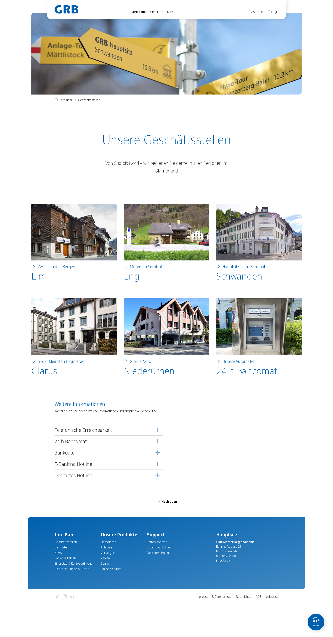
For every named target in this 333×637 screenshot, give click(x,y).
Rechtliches (243, 596)
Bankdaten (66, 452)
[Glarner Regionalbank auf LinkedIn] (72, 597)
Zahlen (105, 558)
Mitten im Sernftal (146, 266)
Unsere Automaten (239, 361)
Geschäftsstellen (66, 542)
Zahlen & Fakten (65, 558)
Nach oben (169, 501)
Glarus (44, 370)
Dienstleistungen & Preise (72, 569)
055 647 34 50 (226, 556)
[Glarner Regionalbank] (89, 9)
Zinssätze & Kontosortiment (73, 563)
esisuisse (272, 596)
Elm (38, 276)
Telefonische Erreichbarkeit (83, 429)
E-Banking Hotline (73, 463)
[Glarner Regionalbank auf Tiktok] (57, 597)
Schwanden (239, 276)
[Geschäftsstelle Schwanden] (259, 232)
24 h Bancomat (246, 370)
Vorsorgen (108, 553)
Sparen (105, 563)
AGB (258, 596)
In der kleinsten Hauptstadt (62, 361)
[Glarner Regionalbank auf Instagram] (65, 597)
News (58, 553)
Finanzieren (108, 542)
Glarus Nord (140, 361)
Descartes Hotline (73, 475)
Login (274, 12)
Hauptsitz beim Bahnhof (243, 266)
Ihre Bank (139, 12)
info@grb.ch (224, 560)
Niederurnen (149, 370)
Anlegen (106, 547)
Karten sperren (157, 542)
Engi (132, 276)
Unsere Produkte (161, 12)
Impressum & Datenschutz (213, 596)
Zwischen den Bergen (56, 266)
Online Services (111, 569)
